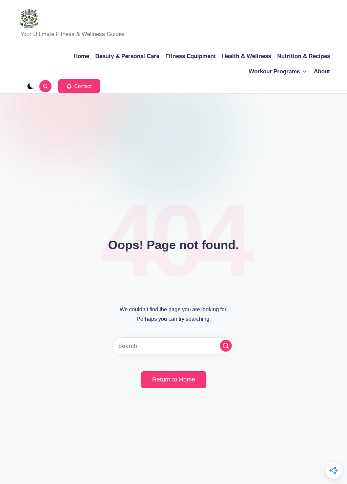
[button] (79, 86)
